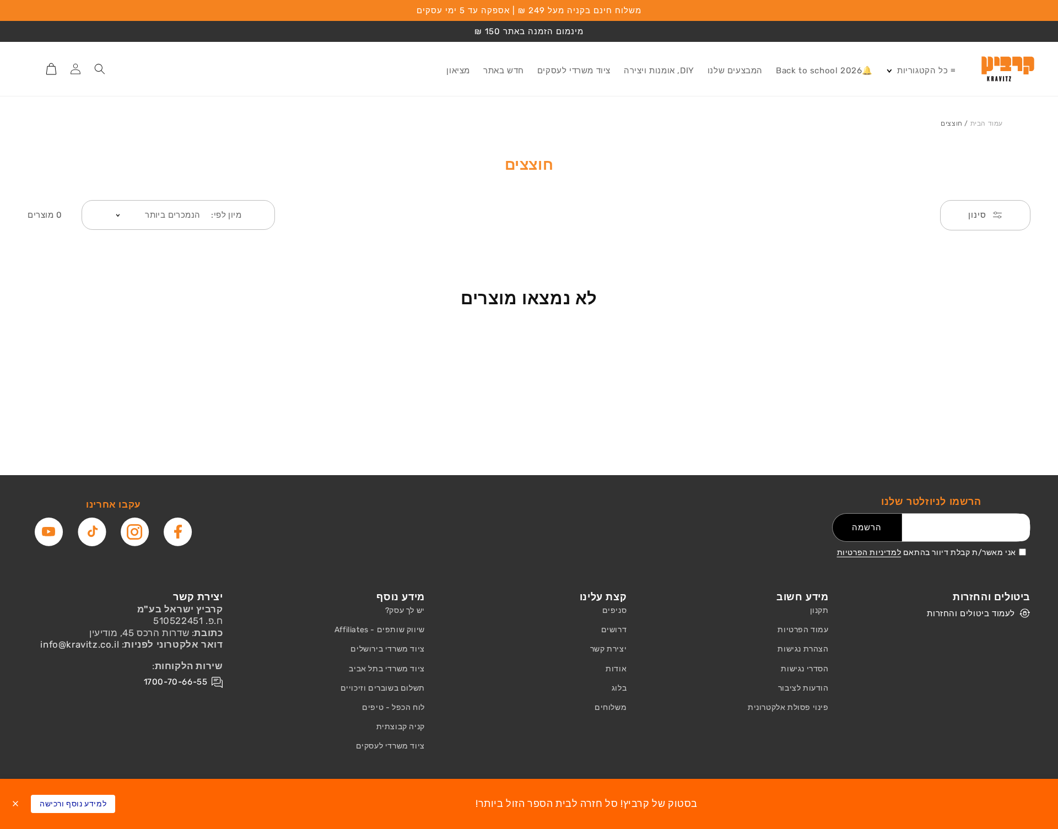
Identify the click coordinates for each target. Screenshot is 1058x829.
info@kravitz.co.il (79, 644)
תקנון (819, 610)
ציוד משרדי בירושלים (387, 649)
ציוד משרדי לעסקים (390, 746)
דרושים (614, 629)
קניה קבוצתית (400, 726)
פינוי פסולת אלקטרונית (788, 707)
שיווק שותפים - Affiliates (379, 629)
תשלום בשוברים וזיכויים (383, 688)
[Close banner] (15, 803)
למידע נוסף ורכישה (73, 804)
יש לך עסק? (405, 610)
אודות (616, 669)
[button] (920, 71)
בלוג (619, 688)
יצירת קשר (608, 649)
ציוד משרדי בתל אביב (386, 669)
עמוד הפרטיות (803, 629)
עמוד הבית (986, 123)
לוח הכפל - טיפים (393, 707)
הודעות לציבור (803, 688)
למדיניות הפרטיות (869, 552)
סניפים (614, 610)
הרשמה (867, 527)
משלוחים (611, 707)
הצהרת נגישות (803, 649)
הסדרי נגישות (804, 669)
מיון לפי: (226, 215)
